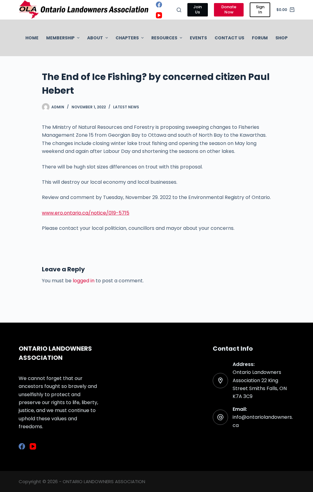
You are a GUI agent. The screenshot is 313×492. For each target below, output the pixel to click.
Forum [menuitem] (260, 38)
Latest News (126, 107)
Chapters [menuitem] (127, 38)
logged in (83, 280)
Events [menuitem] (198, 38)
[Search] (179, 10)
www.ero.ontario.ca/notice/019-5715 (85, 212)
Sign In (260, 9)
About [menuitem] (95, 38)
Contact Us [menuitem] (229, 38)
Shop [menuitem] (281, 38)
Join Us (197, 9)
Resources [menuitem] (164, 38)
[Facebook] (159, 5)
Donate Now (228, 9)
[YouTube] (159, 15)
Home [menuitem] (32, 38)
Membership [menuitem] (60, 38)
